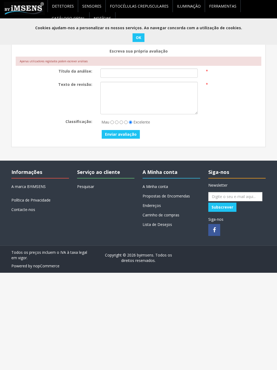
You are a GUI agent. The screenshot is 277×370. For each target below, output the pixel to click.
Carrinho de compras (161, 215)
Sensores (91, 6)
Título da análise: (75, 71)
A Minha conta (155, 186)
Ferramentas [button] (222, 6)
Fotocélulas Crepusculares (139, 6)
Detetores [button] (63, 6)
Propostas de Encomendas (166, 196)
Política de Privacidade (31, 200)
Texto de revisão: (75, 84)
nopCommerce (46, 265)
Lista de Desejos (157, 224)
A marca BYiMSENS (28, 186)
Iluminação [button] (189, 6)
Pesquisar (85, 186)
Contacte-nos (23, 209)
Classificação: (78, 121)
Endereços (152, 205)
